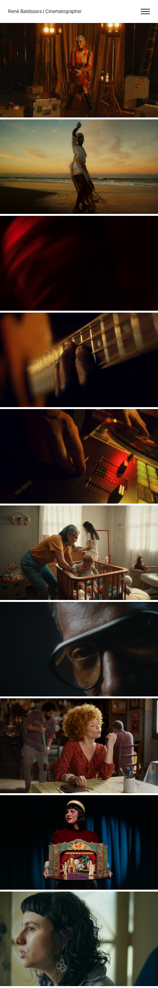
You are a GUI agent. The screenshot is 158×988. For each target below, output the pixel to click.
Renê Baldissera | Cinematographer (45, 11)
